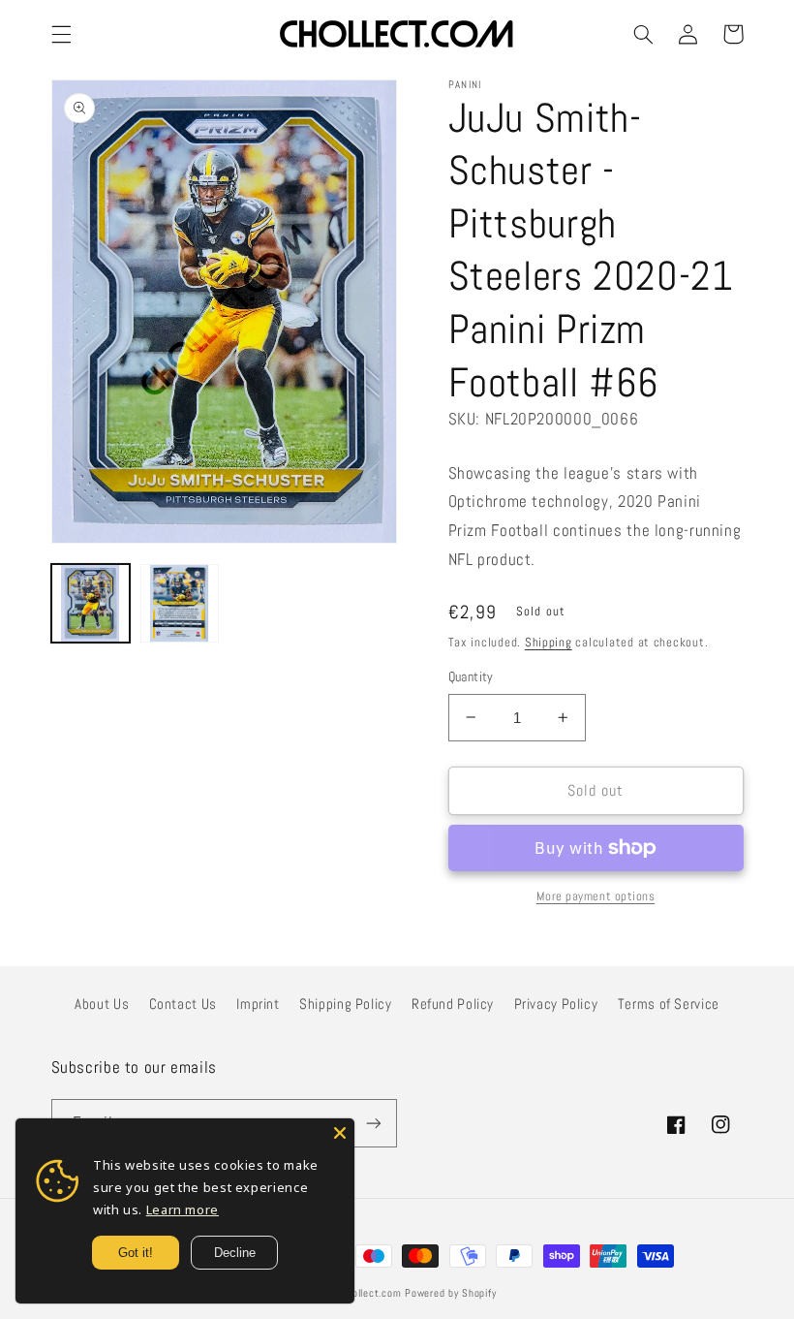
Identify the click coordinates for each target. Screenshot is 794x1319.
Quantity (471, 677)
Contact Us (183, 1004)
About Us (102, 1004)
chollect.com (372, 1293)
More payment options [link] (596, 896)
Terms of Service (668, 1004)
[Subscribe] (373, 1122)
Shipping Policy (345, 1004)
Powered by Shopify (450, 1293)
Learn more (182, 1209)
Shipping (548, 642)
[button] (61, 34)
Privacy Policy (556, 1004)
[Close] (340, 1133)
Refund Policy (453, 1004)
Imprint (257, 1004)
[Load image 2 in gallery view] (180, 604)
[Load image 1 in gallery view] (91, 604)
